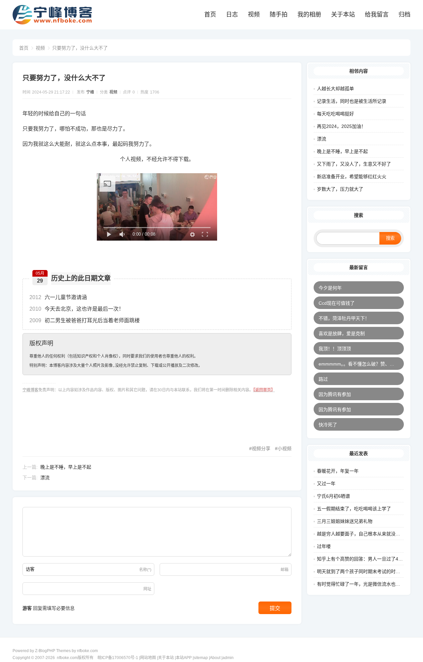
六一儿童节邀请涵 (58, 297)
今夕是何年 (330, 288)
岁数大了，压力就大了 (340, 189)
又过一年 (326, 483)
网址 (147, 589)
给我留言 (377, 14)
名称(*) (145, 569)
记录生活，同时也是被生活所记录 (351, 101)
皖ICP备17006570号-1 (117, 657)
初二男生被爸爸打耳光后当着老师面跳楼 (84, 320)
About (215, 657)
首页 (210, 14)
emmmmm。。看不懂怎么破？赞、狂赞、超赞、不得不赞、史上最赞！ (361, 364)
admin (228, 657)
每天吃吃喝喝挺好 (335, 113)
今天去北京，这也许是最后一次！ (76, 309)
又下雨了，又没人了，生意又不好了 (354, 164)
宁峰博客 (30, 390)
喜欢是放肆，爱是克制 (342, 333)
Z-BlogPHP (45, 650)
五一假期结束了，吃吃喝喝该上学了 (354, 508)
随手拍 (279, 14)
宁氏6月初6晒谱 (333, 496)
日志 (232, 14)
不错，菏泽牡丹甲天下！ (344, 318)
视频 (254, 14)
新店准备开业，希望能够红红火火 (351, 176)
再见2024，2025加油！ (341, 126)
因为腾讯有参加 (335, 394)
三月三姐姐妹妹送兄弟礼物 (344, 521)
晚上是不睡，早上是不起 (65, 467)
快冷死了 (328, 424)
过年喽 (324, 546)
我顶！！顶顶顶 (335, 348)
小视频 (284, 448)
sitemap (201, 657)
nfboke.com (87, 650)
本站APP (184, 657)
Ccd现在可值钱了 (337, 303)
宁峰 (90, 92)
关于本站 (343, 14)
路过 (323, 379)
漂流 (45, 477)
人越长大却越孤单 (335, 88)
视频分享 (261, 448)
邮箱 (284, 569)
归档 (404, 14)
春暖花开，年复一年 (338, 471)
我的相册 (309, 14)
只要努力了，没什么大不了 (80, 48)
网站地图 (148, 657)
